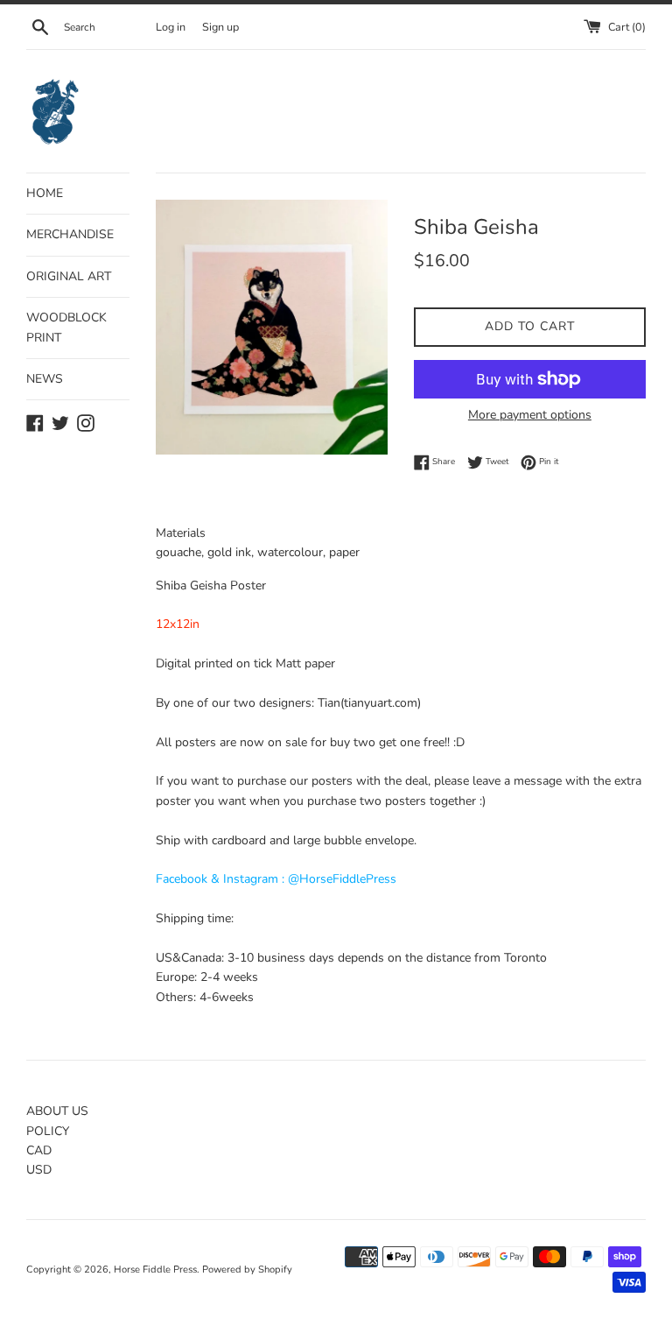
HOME (44, 193)
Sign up (220, 26)
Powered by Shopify (247, 1269)
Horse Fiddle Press (155, 1269)
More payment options (530, 414)
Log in (171, 26)
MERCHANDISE (70, 234)
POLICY (47, 1131)
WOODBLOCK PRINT (66, 327)
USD (39, 1169)
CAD (39, 1150)
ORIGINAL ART (68, 276)
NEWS (44, 378)
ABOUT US (57, 1111)
